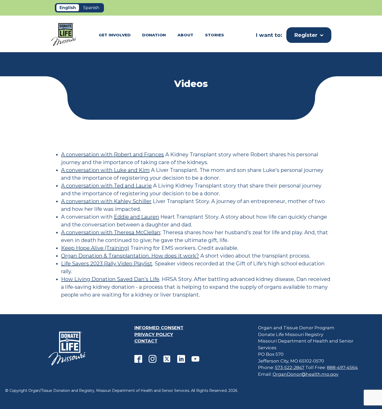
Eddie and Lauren (136, 217)
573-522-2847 (289, 367)
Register (305, 35)
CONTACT (145, 341)
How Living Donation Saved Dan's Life (110, 279)
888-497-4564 (342, 367)
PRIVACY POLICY (153, 334)
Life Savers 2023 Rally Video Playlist (106, 263)
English (68, 7)
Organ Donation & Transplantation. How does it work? (130, 256)
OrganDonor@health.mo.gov (305, 374)
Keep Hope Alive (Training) (95, 248)
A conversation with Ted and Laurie (106, 186)
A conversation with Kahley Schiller (106, 201)
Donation (154, 34)
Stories (214, 34)
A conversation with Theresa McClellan (110, 232)
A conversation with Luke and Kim (105, 170)
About (185, 34)
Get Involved (114, 34)
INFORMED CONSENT (158, 327)
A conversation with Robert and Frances (112, 154)
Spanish (91, 7)
